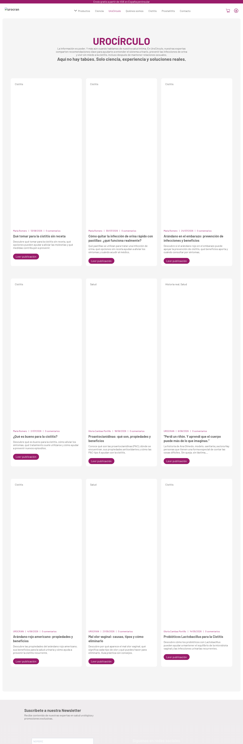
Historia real (172, 284)
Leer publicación (26, 256)
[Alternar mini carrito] (228, 11)
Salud (93, 284)
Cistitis (19, 84)
